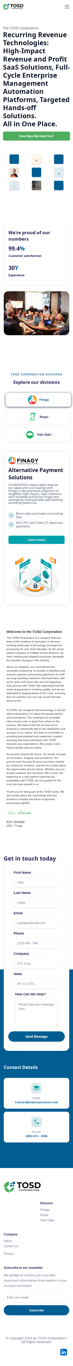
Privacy (9, 1253)
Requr (44, 1215)
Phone (19, 933)
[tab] (38, 400)
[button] (66, 6)
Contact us (11, 1246)
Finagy (44, 1209)
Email (18, 913)
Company (21, 954)
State (18, 974)
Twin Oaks (47, 1220)
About (8, 1241)
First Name (22, 872)
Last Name (22, 893)
